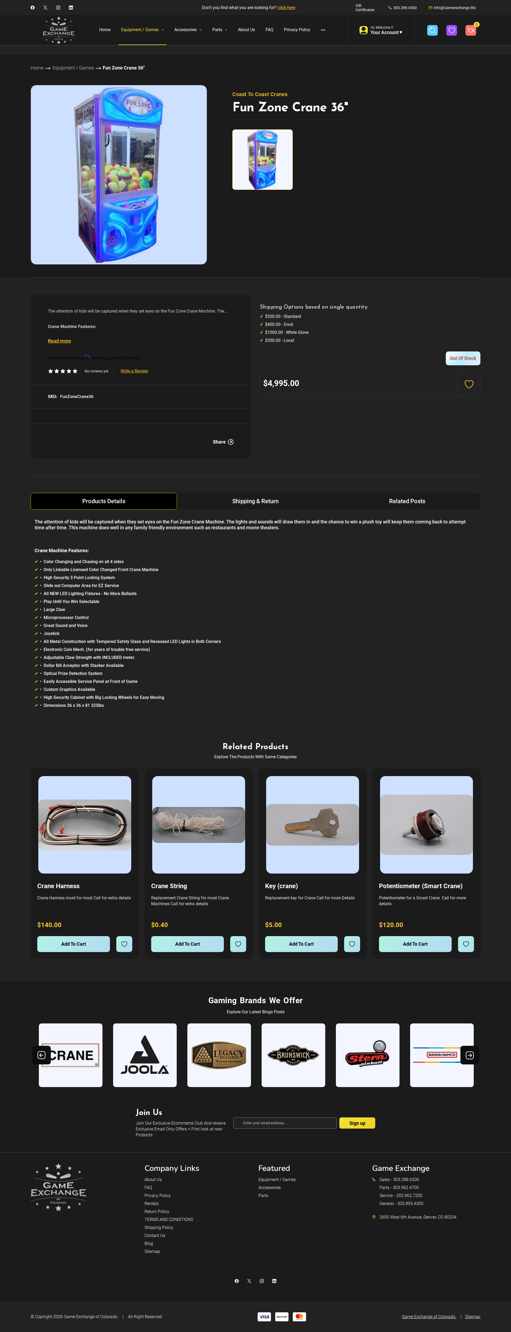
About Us (246, 29)
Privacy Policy (297, 29)
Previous (41, 1055)
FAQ (269, 29)
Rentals (152, 1203)
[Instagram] (58, 8)
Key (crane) (281, 886)
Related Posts (407, 501)
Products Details (103, 501)
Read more (59, 341)
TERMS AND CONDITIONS (169, 1219)
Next (469, 1055)
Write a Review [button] (134, 371)
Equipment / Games (140, 29)
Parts (217, 29)
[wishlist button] (451, 30)
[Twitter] (45, 8)
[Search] (432, 30)
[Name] (127, 784)
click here (286, 7)
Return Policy (157, 1211)
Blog (149, 1243)
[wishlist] (124, 944)
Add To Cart (73, 944)
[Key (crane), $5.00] (312, 825)
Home (104, 29)
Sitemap (152, 1251)
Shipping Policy (159, 1227)
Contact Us (155, 1235)
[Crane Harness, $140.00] (84, 825)
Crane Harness (58, 886)
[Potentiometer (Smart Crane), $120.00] (426, 825)
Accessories (185, 29)
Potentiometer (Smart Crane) (421, 886)
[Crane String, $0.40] (198, 825)
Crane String (169, 886)
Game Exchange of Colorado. (91, 1316)
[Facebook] (33, 8)
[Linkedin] (71, 8)
